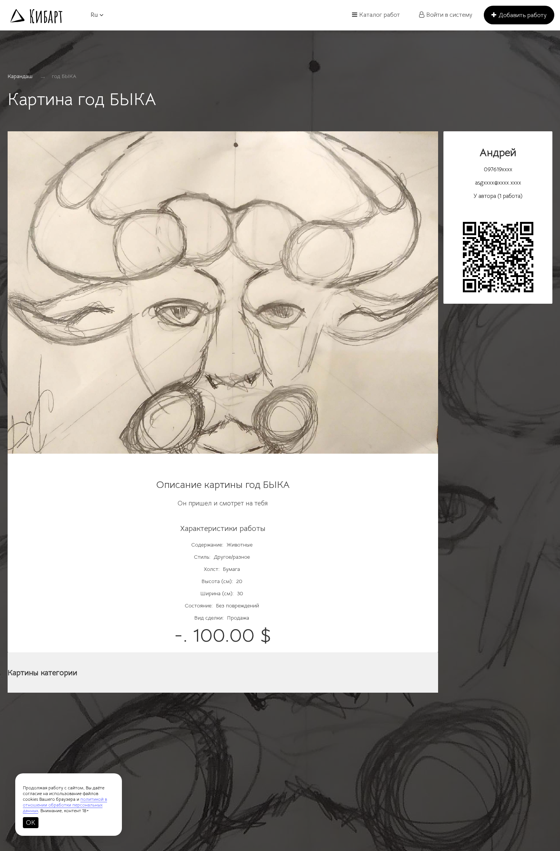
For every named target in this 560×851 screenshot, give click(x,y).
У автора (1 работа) (498, 195)
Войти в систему (449, 15)
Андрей (498, 152)
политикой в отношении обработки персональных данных (65, 804)
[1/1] (223, 296)
